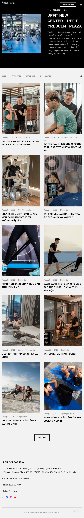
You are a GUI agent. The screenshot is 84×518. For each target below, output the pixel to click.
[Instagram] (11, 497)
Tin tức (72, 414)
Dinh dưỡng (45, 76)
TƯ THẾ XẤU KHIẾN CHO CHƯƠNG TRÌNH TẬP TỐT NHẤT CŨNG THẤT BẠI (63, 147)
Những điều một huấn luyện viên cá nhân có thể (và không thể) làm (19, 217)
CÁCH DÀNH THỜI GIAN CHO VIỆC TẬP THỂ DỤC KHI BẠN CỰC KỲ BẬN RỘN (62, 287)
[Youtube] (14, 497)
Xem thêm (42, 437)
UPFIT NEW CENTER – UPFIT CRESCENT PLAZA (64, 20)
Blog (19, 137)
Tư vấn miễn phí (68, 4)
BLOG (4, 76)
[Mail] (3, 497)
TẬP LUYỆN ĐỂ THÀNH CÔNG (60, 354)
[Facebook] (7, 497)
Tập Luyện (16, 76)
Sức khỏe (30, 76)
